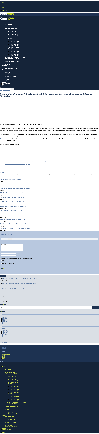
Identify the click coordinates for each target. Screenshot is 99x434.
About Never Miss (9, 67)
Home (3, 2)
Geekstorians (8, 78)
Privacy (3, 356)
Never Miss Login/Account (11, 68)
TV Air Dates (4, 23)
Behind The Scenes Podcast (11, 81)
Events (3, 319)
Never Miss (4, 65)
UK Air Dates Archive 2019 (15, 41)
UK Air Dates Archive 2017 (15, 44)
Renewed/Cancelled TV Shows (12, 58)
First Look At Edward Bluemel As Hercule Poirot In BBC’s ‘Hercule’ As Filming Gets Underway (19, 283)
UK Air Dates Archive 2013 (15, 51)
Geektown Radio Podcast (10, 76)
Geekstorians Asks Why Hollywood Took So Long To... (13, 206)
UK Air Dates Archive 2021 (13, 37)
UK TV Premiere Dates (6, 353)
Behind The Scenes (6, 90)
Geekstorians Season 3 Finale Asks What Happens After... (13, 197)
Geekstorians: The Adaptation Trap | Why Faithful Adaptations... (15, 228)
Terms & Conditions (6, 354)
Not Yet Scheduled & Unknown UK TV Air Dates (15, 57)
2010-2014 (9, 48)
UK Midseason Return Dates (11, 63)
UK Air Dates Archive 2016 (15, 45)
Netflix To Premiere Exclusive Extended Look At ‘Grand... (13, 215)
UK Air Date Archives (9, 30)
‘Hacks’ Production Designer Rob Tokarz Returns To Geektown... (15, 223)
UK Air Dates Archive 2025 (13, 31)
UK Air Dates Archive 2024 (13, 33)
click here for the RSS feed (65, 161)
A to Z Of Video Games (10, 74)
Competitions (4, 318)
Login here (10, 238)
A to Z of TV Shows (9, 60)
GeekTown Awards (6, 324)
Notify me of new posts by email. (8, 263)
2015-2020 (9, 38)
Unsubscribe (4, 357)
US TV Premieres (4, 7)
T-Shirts (4, 82)
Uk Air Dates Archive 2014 (15, 50)
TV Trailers (7, 64)
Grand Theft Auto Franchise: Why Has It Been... (11, 210)
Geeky (3, 328)
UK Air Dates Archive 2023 (13, 34)
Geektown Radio (5, 325)
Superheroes (4, 336)
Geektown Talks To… (9, 79)
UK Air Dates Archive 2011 (15, 54)
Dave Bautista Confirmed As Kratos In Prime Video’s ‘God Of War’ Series (15, 293)
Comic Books (4, 317)
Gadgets (3, 320)
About (3, 84)
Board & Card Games (6, 315)
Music (3, 333)
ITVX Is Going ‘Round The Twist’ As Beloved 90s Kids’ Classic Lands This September (17, 288)
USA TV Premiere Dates (10, 27)
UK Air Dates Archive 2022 (13, 35)
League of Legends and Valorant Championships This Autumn (15, 188)
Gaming (4, 69)
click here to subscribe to (48, 161)
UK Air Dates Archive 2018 (15, 43)
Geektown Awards (6, 83)
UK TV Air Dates (8, 24)
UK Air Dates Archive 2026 (11, 28)
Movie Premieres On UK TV (11, 25)
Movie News (4, 330)
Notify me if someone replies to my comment (28, 265)
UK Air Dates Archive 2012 (15, 53)
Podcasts (4, 75)
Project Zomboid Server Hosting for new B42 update (12, 219)
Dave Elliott (6, 98)
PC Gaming (4, 334)
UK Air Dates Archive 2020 (15, 40)
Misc (3, 329)
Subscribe (96, 307)
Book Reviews (5, 316)
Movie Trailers (5, 332)
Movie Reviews (5, 331)
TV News (4, 338)
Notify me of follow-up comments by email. (10, 260)
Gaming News (8, 72)
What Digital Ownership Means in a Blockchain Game (13, 201)
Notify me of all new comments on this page (10, 265)
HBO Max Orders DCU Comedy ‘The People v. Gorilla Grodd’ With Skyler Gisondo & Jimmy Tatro (19, 278)
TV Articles (4, 337)
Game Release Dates (9, 71)
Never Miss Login (4, 10)
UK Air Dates (5, 341)
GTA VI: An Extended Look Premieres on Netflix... (12, 192)
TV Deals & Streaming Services (12, 61)
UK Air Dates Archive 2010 (15, 55)
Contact (4, 85)
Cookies (3, 355)
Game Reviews (5, 321)
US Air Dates (4, 342)
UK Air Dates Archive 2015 (15, 47)
